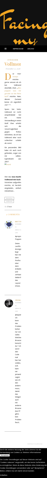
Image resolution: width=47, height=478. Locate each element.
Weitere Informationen (32, 452)
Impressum (18, 49)
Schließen (3, 475)
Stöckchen (13, 60)
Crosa (9, 206)
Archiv (30, 49)
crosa (18, 300)
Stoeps (15, 76)
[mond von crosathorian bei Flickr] (13, 168)
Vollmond (9, 201)
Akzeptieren (5, 455)
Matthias (19, 221)
